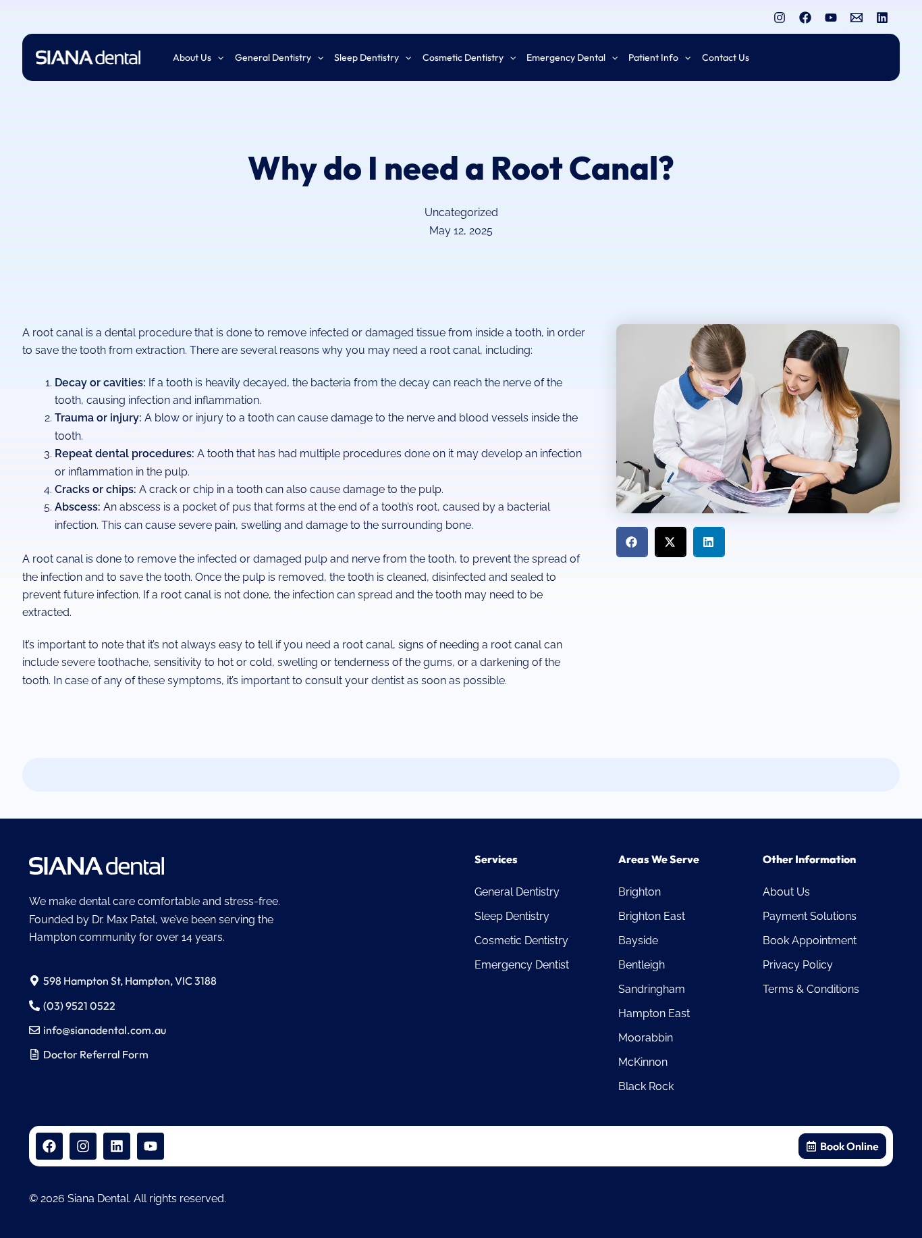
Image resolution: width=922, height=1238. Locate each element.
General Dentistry (517, 891)
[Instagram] (780, 17)
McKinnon (643, 1062)
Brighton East (651, 916)
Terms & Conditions (811, 989)
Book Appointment (810, 940)
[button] (217, 57)
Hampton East (654, 1013)
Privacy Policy (798, 964)
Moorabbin (645, 1037)
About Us (786, 891)
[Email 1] (856, 17)
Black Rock (646, 1086)
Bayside (638, 940)
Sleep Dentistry (511, 916)
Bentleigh (641, 964)
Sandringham (651, 989)
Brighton (639, 891)
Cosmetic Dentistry (521, 940)
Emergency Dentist (521, 964)
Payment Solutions (810, 916)
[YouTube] (831, 17)
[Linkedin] (882, 17)
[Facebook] (805, 17)
